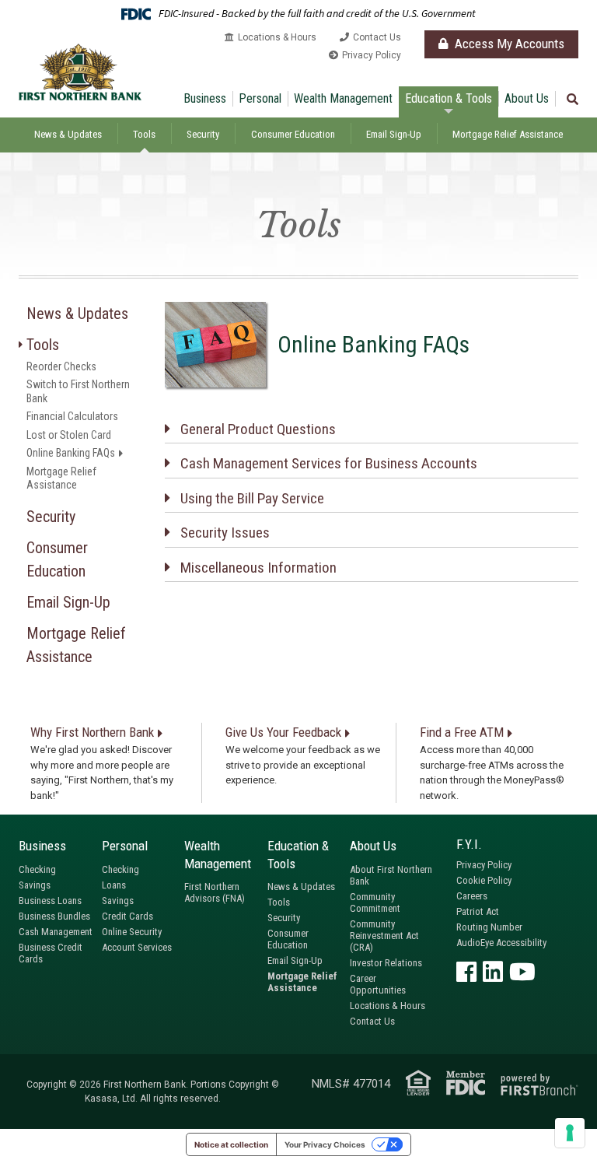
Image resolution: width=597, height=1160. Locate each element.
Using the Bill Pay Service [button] (252, 498)
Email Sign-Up (393, 134)
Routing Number (489, 927)
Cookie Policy (483, 880)
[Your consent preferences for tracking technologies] (570, 1133)
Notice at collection (231, 1144)
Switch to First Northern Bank (78, 391)
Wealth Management (343, 98)
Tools (144, 134)
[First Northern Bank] (80, 71)
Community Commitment (375, 902)
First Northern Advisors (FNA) (214, 892)
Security (203, 134)
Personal (260, 98)
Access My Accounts (508, 43)
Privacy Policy (371, 55)
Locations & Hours (277, 37)
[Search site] (572, 100)
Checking (37, 869)
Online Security (132, 931)
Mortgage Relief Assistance (507, 134)
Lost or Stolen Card (68, 435)
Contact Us (377, 37)
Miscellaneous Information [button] (258, 567)
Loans (114, 885)
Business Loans (50, 900)
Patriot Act (477, 911)
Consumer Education (293, 134)
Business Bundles (54, 916)
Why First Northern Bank (92, 732)
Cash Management (56, 931)
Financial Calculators (72, 416)
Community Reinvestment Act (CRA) (384, 935)
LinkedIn (493, 971)
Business (204, 98)
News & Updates (68, 134)
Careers (471, 896)
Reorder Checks (61, 366)
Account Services (137, 947)
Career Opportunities (378, 984)
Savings (35, 885)
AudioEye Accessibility (501, 942)
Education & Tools (448, 98)
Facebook (466, 971)
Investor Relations (386, 963)
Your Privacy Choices (325, 1144)
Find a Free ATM (462, 732)
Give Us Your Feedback (283, 732)
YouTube (522, 971)
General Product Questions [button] (258, 429)
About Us (526, 98)
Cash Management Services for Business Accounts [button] (328, 463)
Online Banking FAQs (70, 453)
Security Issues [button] (225, 532)
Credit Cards (127, 916)
